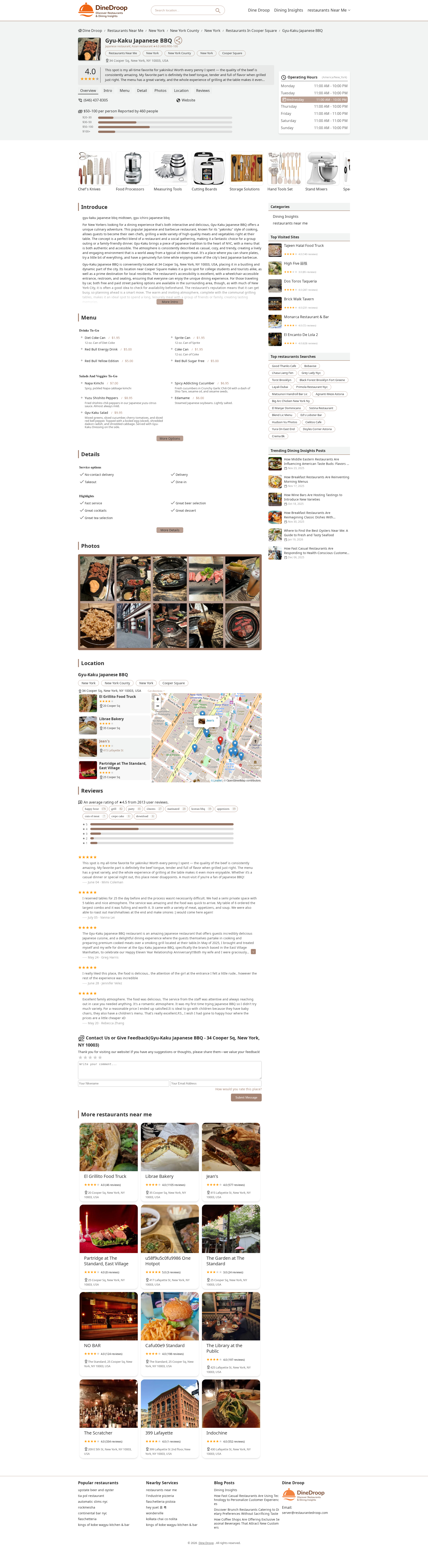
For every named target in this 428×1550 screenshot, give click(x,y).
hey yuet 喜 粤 (156, 1507)
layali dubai (280, 387)
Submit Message (246, 1097)
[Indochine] (231, 1403)
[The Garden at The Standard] (231, 1229)
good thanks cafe (284, 366)
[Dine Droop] (103, 10)
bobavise (310, 366)
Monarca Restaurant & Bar (306, 321)
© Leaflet (216, 780)
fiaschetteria (87, 1519)
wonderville (154, 1513)
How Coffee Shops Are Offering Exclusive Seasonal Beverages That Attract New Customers (247, 1523)
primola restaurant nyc (312, 387)
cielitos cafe (313, 422)
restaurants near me (327, 10)
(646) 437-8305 (96, 100)
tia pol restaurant (91, 1496)
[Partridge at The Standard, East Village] (109, 1229)
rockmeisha (86, 1507)
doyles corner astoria (317, 429)
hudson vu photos (284, 422)
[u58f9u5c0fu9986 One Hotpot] (170, 1229)
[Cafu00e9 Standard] (170, 1316)
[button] (194, 730)
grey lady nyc (311, 373)
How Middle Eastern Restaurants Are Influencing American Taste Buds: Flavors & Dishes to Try (316, 463)
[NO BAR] (109, 1316)
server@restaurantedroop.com (305, 1513)
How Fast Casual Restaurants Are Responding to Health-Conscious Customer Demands (316, 552)
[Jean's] (231, 1147)
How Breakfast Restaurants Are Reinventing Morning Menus (316, 481)
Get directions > (156, 691)
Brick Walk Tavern (300, 303)
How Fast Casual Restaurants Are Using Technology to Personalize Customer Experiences (246, 1500)
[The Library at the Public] (231, 1316)
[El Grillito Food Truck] (109, 1147)
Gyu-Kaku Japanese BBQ (302, 30)
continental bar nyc (92, 1513)
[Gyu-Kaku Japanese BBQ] (91, 51)
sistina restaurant (321, 408)
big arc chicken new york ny (291, 401)
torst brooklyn (281, 380)
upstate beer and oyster (96, 1490)
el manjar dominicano (286, 408)
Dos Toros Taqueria (300, 285)
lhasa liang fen (282, 373)
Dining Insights (288, 10)
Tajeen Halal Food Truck (304, 249)
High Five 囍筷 (300, 267)
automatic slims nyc (93, 1502)
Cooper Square (232, 53)
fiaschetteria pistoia (160, 1502)
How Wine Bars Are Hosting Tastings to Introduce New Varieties (313, 499)
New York (157, 30)
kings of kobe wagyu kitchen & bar (104, 1525)
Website (188, 100)
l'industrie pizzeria (160, 1496)
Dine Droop (259, 10)
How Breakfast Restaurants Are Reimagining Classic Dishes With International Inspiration (308, 517)
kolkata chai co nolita (161, 1519)
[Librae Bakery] (170, 1147)
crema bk (278, 436)
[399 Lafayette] (170, 1403)
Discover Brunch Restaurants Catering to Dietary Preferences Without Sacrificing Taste (246, 1512)
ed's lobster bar (311, 415)
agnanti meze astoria (330, 394)
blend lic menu (282, 415)
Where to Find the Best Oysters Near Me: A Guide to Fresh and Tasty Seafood (316, 534)
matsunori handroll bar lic (289, 394)
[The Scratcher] (109, 1403)
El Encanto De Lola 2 (301, 339)
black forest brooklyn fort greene (322, 380)
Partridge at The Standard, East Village (207, 720)
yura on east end (283, 429)
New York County (184, 30)
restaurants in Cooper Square (251, 30)
